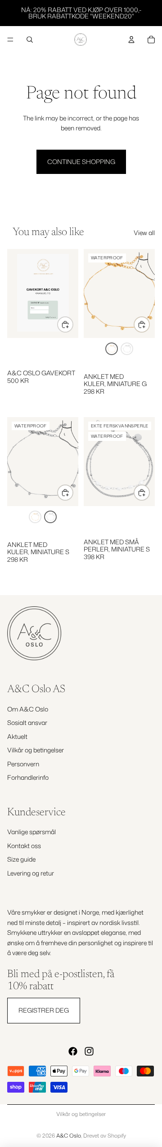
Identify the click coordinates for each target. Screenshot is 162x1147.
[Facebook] (73, 1051)
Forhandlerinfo (28, 777)
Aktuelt (17, 736)
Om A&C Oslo (27, 709)
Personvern (23, 763)
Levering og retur (30, 873)
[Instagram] (89, 1051)
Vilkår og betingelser (35, 750)
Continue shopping (81, 161)
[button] (111, 348)
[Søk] (30, 39)
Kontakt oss (24, 845)
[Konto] (131, 39)
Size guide (21, 859)
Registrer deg (43, 1010)
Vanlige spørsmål (31, 831)
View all (144, 232)
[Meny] (10, 39)
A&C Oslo (68, 1135)
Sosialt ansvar (27, 722)
